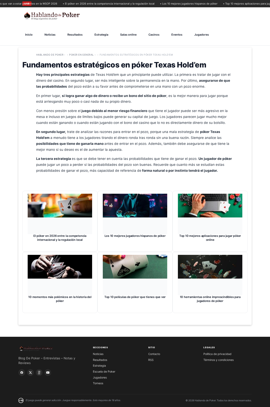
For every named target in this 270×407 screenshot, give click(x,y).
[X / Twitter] (30, 372)
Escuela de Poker (104, 371)
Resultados (75, 34)
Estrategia (101, 34)
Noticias (50, 34)
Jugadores (201, 34)
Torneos (98, 383)
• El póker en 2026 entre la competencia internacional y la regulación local (104, 3)
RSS (151, 359)
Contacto (154, 354)
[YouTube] (47, 372)
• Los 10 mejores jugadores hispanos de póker (184, 3)
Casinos (154, 34)
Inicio (29, 34)
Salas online (128, 34)
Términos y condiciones (218, 359)
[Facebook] (21, 372)
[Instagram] (39, 372)
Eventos (176, 34)
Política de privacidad (217, 354)
